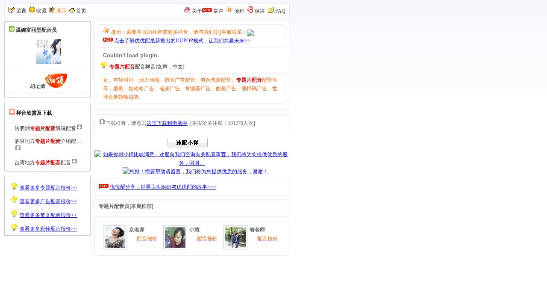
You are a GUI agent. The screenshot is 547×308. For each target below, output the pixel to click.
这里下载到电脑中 (167, 123)
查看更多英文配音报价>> (48, 215)
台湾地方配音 (43, 163)
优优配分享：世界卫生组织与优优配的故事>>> (163, 187)
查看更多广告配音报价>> (48, 201)
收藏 (41, 11)
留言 (21, 11)
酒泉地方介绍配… (48, 141)
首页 (81, 11)
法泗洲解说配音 (45, 128)
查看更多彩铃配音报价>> (48, 229)
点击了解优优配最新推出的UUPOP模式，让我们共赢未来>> (182, 41)
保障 (260, 11)
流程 (239, 11)
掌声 (218, 11)
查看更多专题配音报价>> (48, 188)
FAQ (280, 11)
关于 (197, 11)
